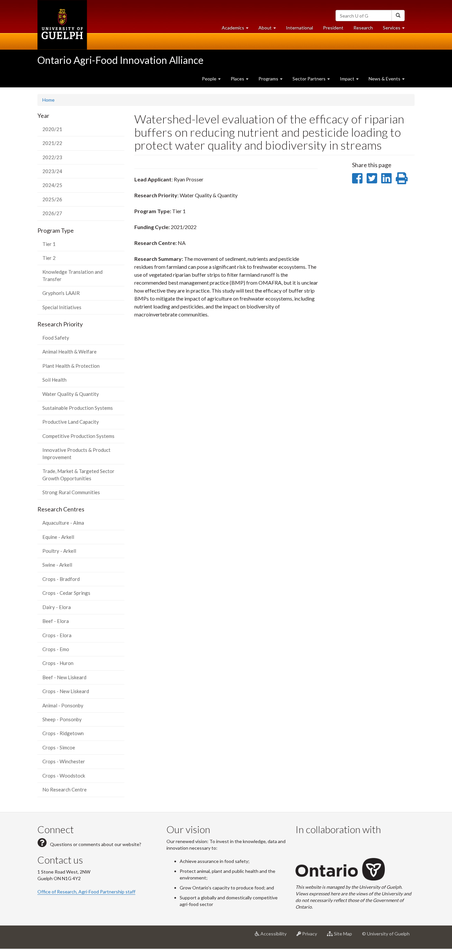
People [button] (209, 78)
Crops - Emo (55, 649)
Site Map (345, 936)
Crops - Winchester (63, 761)
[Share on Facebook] (357, 178)
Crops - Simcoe (58, 747)
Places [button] (238, 78)
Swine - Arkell (57, 565)
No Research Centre (64, 789)
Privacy (311, 936)
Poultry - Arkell (59, 551)
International (299, 27)
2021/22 (52, 143)
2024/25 (52, 185)
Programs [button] (268, 78)
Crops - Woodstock (63, 776)
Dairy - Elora (56, 607)
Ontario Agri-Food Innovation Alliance (120, 60)
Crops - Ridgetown (63, 733)
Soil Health (54, 380)
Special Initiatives (61, 307)
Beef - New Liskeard (64, 677)
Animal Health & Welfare (69, 352)
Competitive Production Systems (78, 436)
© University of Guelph (386, 933)
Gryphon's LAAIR (61, 293)
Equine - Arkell (58, 537)
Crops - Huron (57, 663)
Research (365, 29)
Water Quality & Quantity (70, 394)
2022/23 (52, 157)
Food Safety (55, 338)
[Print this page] (402, 178)
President (333, 27)
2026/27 (52, 213)
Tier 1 (49, 244)
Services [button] (396, 29)
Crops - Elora (56, 635)
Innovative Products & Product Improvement (76, 453)
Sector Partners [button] (310, 78)
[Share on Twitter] (372, 178)
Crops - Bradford (61, 579)
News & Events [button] (385, 78)
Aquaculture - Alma (63, 523)
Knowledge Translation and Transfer (72, 275)
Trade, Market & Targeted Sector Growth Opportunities (78, 474)
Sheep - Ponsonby (62, 719)
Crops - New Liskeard (65, 691)
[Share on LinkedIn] (386, 178)
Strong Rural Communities (71, 492)
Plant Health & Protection (71, 366)
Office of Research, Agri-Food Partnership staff (86, 891)
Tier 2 (49, 258)
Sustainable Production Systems (77, 408)
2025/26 (52, 199)
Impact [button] (347, 78)
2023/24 (52, 171)
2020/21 (52, 129)
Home (48, 100)
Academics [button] (237, 29)
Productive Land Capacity (70, 422)
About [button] (269, 29)
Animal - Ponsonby (62, 705)
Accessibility (275, 936)
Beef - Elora (55, 621)
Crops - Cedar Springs (66, 593)
